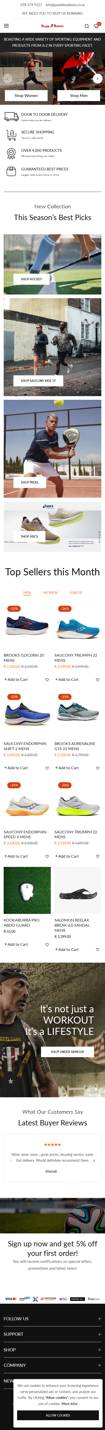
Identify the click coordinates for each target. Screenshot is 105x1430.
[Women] (26, 78)
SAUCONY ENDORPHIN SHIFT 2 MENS (25, 746)
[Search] (87, 25)
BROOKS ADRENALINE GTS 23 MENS (74, 746)
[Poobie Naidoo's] (52, 26)
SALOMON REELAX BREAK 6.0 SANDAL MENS (72, 925)
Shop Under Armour (67, 1052)
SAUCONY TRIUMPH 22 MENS (75, 657)
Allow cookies (58, 1415)
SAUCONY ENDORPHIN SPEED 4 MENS (25, 834)
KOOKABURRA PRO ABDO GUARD (22, 922)
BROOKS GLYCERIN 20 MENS (24, 657)
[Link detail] (52, 264)
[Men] (78, 78)
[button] (98, 78)
